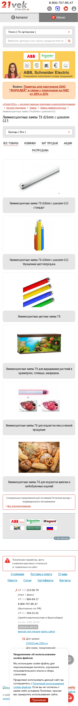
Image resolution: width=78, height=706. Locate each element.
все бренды (62, 538)
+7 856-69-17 (28, 599)
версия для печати (29, 631)
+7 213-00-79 (28, 590)
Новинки (30, 143)
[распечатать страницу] (68, 659)
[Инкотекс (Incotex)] (33, 527)
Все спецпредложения (19, 506)
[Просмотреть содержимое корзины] (65, 8)
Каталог (21, 17)
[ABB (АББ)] (17, 521)
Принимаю (39, 700)
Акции (68, 143)
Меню (60, 17)
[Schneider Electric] (33, 521)
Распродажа (40, 150)
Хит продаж (50, 143)
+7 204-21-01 (28, 613)
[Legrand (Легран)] (50, 521)
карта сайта (48, 631)
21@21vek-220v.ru (37, 643)
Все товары (10, 143)
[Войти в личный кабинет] (74, 8)
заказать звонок (28, 626)
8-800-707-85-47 (28, 603)
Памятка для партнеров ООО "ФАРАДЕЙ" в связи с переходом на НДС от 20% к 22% (39, 90)
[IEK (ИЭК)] (17, 527)
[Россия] (50, 527)
